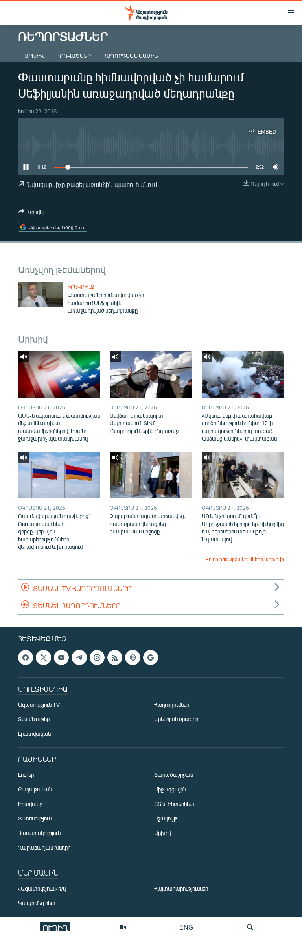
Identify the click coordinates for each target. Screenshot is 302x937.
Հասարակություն (39, 833)
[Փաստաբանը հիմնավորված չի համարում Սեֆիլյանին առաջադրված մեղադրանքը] (40, 294)
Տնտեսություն (35, 818)
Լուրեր (26, 774)
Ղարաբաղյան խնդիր (44, 847)
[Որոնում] (250, 927)
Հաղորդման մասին (130, 55)
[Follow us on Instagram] (97, 657)
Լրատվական (34, 733)
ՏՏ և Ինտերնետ (174, 803)
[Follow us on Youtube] (61, 657)
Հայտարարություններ (181, 888)
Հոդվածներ (74, 55)
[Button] (31, 213)
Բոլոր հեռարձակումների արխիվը (244, 559)
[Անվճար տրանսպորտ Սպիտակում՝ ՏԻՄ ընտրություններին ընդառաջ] (151, 374)
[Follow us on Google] (150, 657)
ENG (186, 927)
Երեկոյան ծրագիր (176, 719)
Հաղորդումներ (171, 704)
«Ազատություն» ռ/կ (42, 888)
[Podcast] (132, 657)
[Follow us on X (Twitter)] (43, 657)
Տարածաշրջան (173, 774)
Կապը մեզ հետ (36, 903)
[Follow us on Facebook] (25, 657)
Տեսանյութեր (34, 719)
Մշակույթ (165, 818)
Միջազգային (170, 789)
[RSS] (114, 657)
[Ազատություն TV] (122, 927)
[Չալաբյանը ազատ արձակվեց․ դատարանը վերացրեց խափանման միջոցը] (151, 475)
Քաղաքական (35, 789)
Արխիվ (34, 55)
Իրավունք (81, 287)
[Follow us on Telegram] (79, 657)
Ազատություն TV (39, 704)
